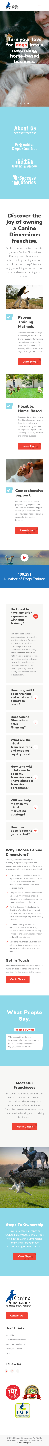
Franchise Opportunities (16, 1336)
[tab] (24, 616)
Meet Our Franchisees (15, 1341)
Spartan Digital (24, 1439)
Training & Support (14, 1345)
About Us (10, 1332)
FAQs (8, 1350)
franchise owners (24, 652)
